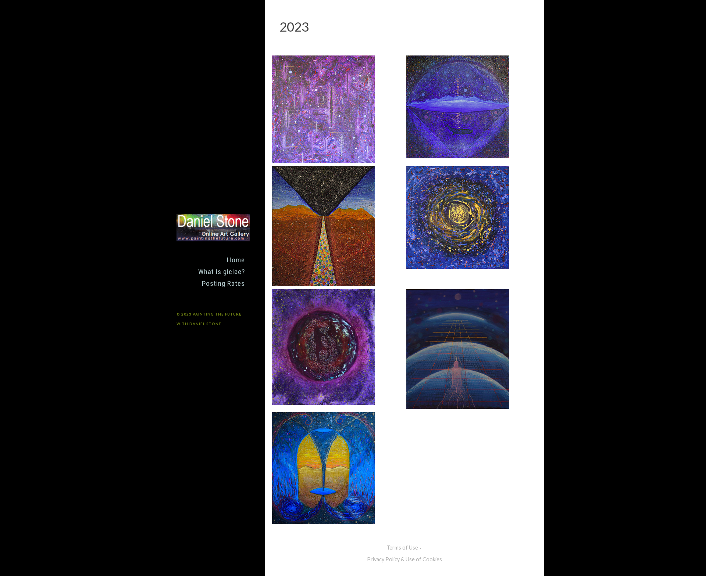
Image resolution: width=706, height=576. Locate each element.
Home (236, 260)
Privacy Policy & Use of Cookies (404, 559)
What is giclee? (221, 271)
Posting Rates (223, 283)
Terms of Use (402, 547)
